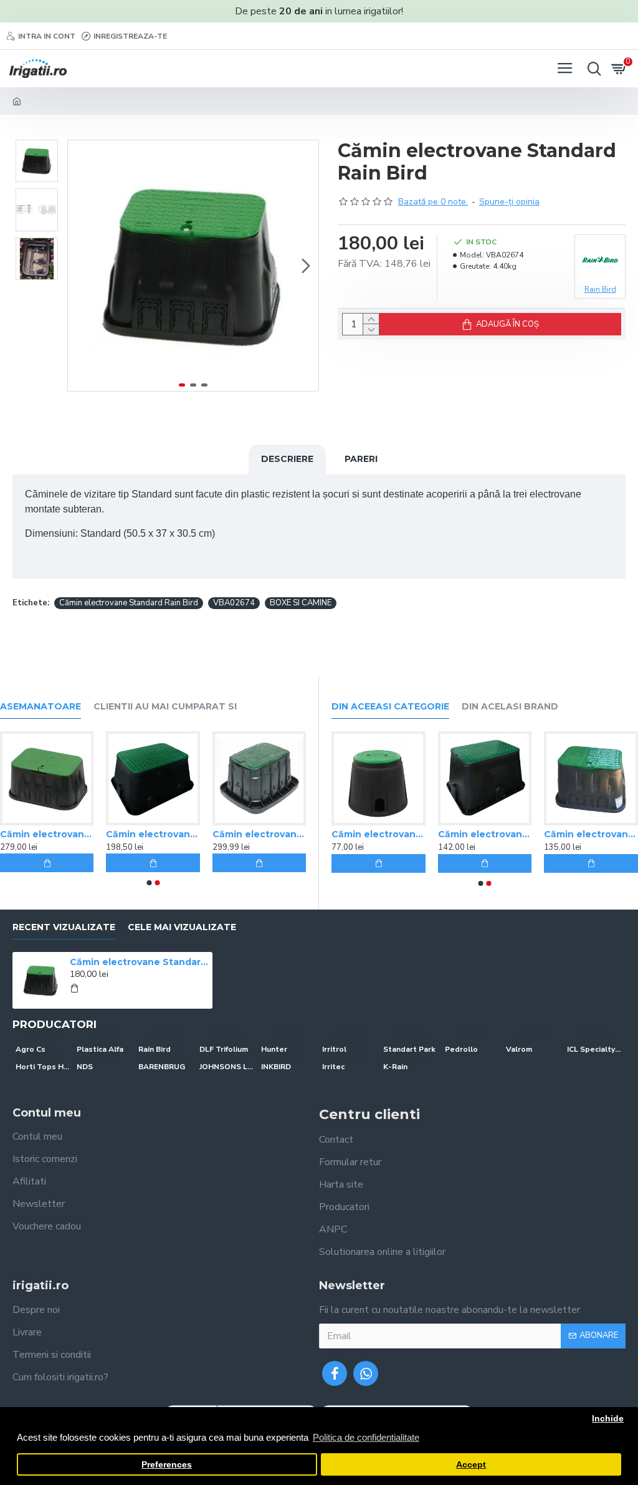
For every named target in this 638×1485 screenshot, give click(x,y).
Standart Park (409, 1049)
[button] (80, 265)
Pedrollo (461, 1049)
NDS (85, 1067)
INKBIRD (276, 1067)
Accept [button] (471, 1464)
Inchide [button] (608, 1418)
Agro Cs (30, 1049)
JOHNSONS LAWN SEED (226, 1067)
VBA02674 (234, 602)
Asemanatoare (40, 706)
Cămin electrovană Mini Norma (370, 834)
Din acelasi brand (510, 706)
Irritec (333, 1067)
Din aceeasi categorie (390, 706)
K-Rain (395, 1067)
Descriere (287, 458)
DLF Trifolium (223, 1049)
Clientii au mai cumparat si (165, 706)
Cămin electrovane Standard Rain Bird (128, 602)
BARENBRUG (161, 1067)
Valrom (519, 1049)
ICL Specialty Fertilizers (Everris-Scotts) (594, 1049)
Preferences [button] (166, 1464)
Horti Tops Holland (43, 1067)
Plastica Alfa (100, 1049)
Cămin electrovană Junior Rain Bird (144, 834)
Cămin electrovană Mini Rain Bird (476, 834)
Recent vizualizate (63, 927)
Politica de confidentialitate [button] (366, 1437)
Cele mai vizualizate (182, 927)
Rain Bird (154, 1049)
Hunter (274, 1049)
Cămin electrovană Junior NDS (583, 834)
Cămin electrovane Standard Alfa (250, 834)
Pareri (361, 458)
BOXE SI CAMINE (300, 602)
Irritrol (334, 1049)
